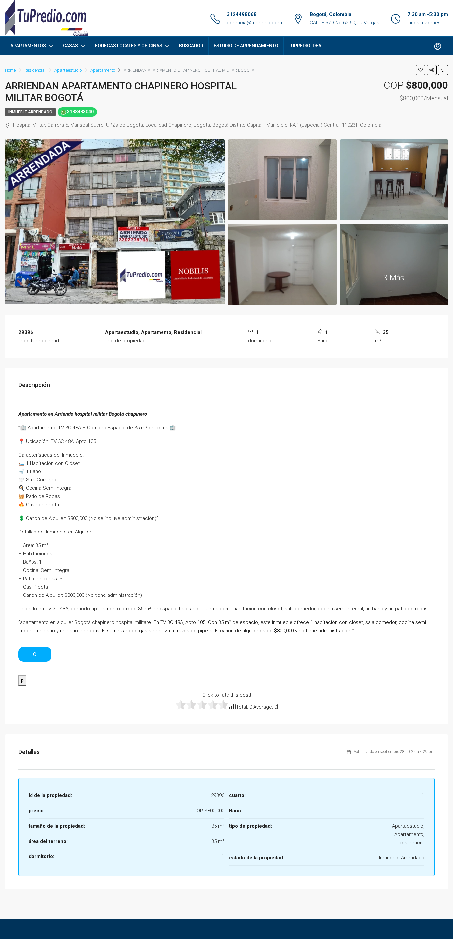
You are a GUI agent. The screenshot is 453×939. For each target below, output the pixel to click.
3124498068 (242, 14)
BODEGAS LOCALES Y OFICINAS (128, 45)
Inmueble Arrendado (30, 112)
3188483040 (80, 111)
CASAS (70, 45)
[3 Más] (394, 264)
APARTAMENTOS (28, 45)
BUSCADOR (191, 45)
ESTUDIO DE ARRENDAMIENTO (246, 45)
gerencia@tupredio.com (254, 23)
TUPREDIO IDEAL (306, 45)
